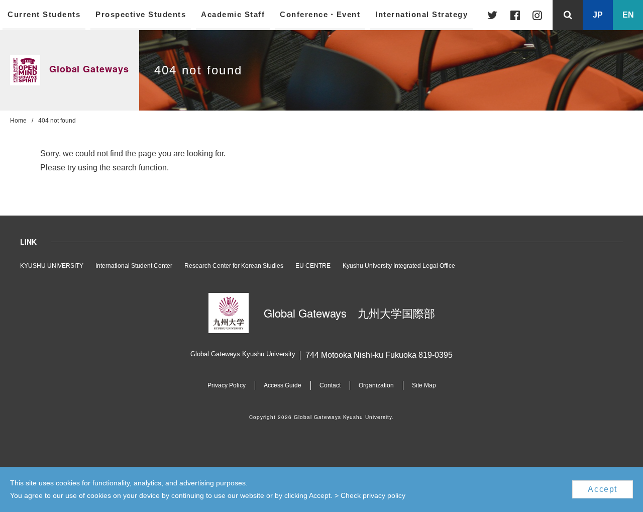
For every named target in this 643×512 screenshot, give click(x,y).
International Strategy (421, 14)
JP (598, 15)
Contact (330, 385)
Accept (602, 489)
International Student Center (133, 265)
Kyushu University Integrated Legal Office (399, 265)
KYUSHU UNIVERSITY (51, 265)
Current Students (44, 14)
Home (18, 120)
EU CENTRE (313, 265)
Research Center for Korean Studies (233, 265)
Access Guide (282, 385)
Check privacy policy (373, 495)
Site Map (424, 385)
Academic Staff (233, 14)
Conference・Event (320, 14)
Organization (376, 385)
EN (628, 15)
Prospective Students (140, 14)
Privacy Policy (226, 385)
